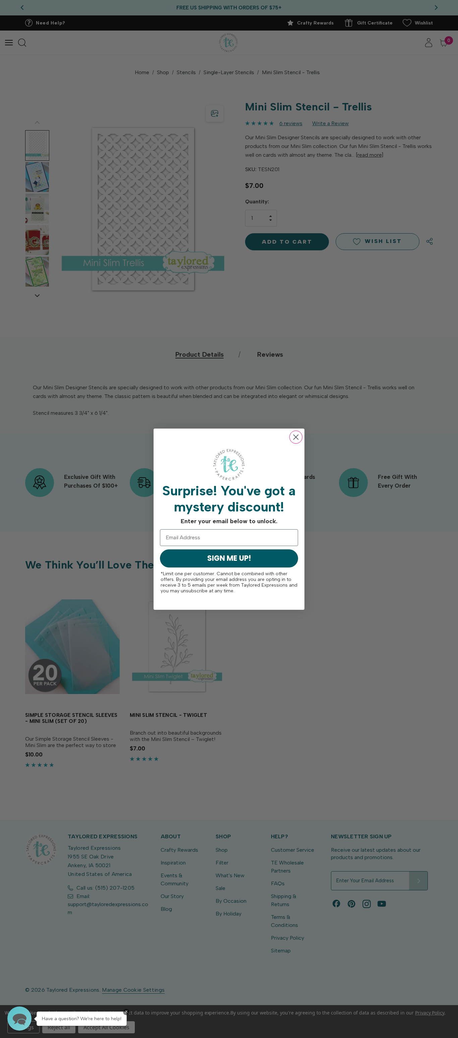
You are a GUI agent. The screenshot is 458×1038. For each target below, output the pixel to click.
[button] (19, 1018)
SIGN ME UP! (229, 558)
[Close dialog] (296, 437)
